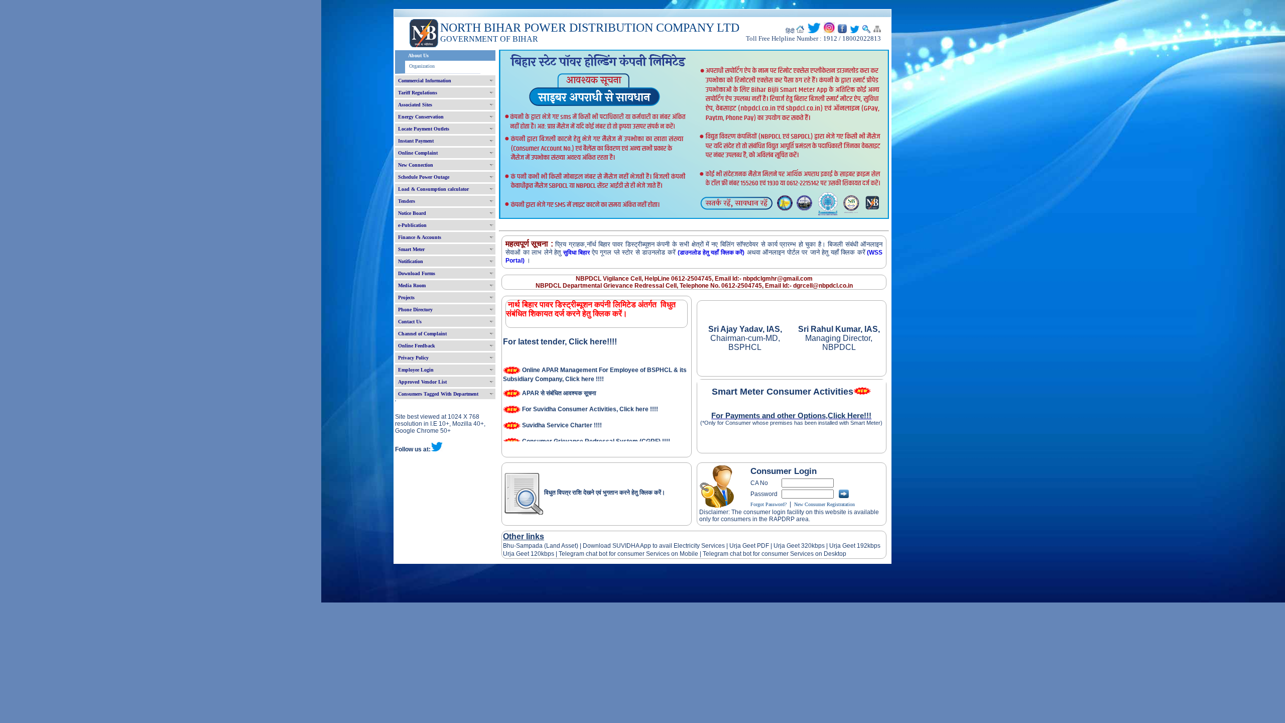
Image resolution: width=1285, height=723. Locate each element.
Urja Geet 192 (847, 545)
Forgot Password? (768, 504)
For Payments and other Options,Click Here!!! (791, 416)
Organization (422, 66)
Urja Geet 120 (522, 553)
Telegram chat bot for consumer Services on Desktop (774, 553)
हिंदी (790, 31)
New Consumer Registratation (824, 504)
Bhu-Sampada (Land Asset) (540, 545)
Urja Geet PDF (749, 545)
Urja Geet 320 (793, 545)
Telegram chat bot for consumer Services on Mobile (628, 553)
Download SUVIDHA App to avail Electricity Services (653, 545)
